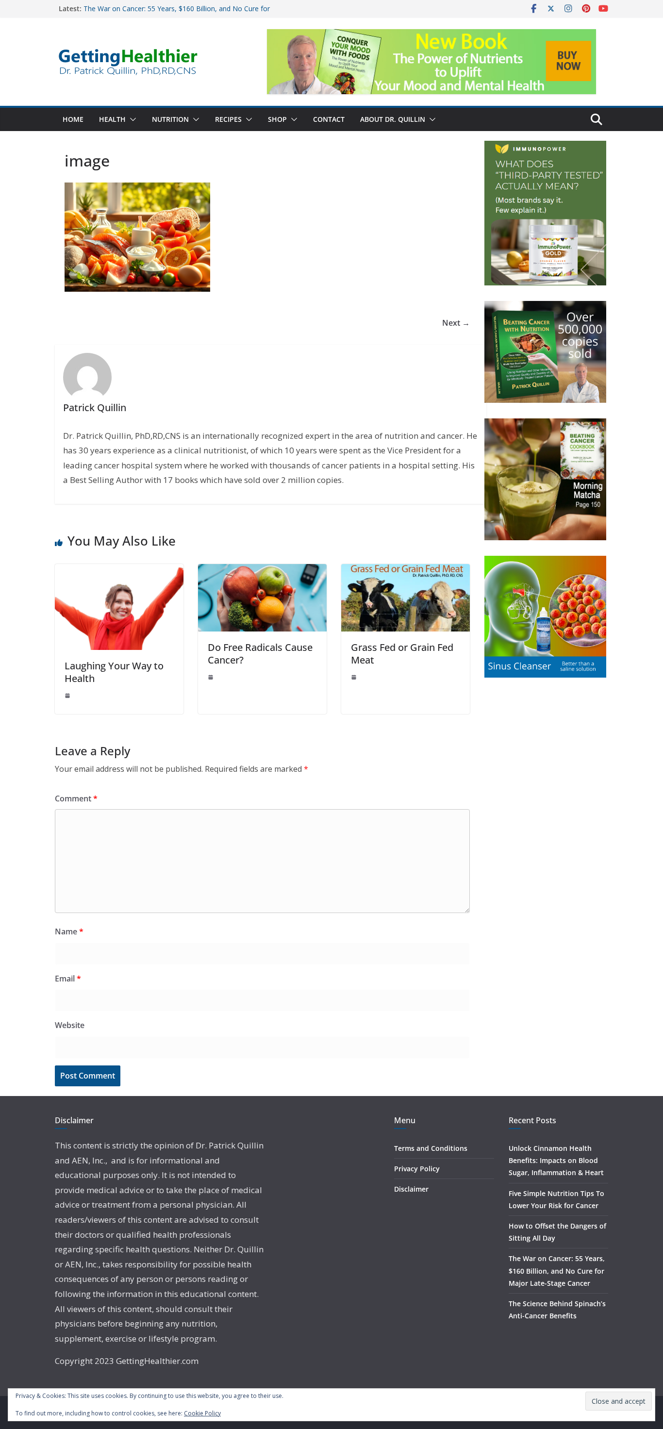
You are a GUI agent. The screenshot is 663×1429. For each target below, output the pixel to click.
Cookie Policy (202, 1413)
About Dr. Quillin (392, 119)
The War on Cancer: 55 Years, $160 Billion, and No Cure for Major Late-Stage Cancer (557, 1270)
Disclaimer (411, 1189)
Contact (329, 119)
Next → (456, 322)
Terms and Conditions (430, 1148)
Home (73, 119)
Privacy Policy (417, 1168)
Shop (277, 119)
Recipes (228, 119)
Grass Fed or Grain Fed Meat (402, 653)
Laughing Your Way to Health (114, 672)
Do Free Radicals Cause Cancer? (260, 653)
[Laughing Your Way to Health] (119, 570)
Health (112, 119)
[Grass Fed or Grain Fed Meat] (405, 570)
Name (69, 931)
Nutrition (170, 119)
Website (69, 1025)
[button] (131, 119)
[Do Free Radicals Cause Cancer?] (262, 570)
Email (68, 978)
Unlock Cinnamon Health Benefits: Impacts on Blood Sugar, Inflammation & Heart (556, 1160)
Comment (76, 798)
